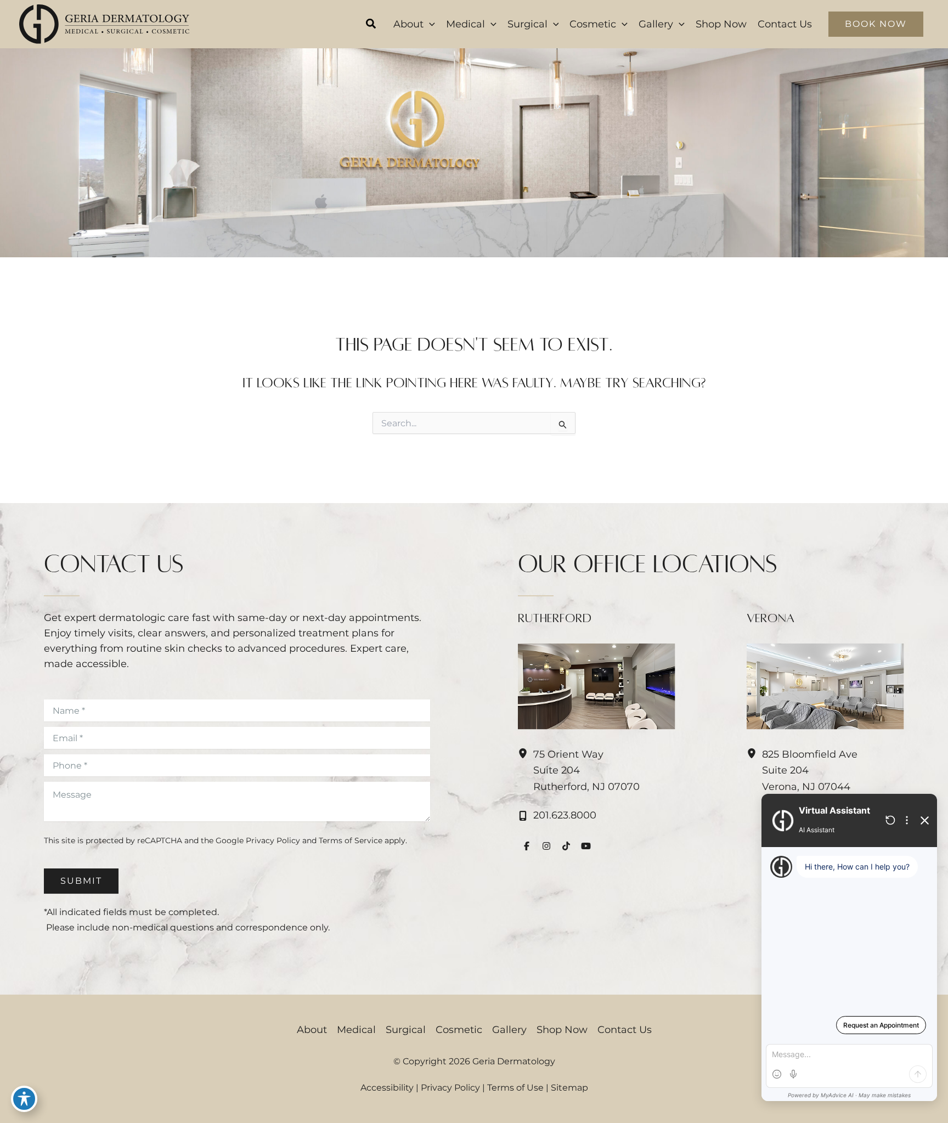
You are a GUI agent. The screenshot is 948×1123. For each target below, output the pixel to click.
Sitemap (569, 1087)
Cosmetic (459, 1030)
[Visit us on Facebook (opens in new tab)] (526, 846)
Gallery (509, 1030)
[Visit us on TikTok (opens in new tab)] (566, 846)
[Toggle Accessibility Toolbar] (24, 1099)
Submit (81, 881)
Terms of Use (515, 1087)
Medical (356, 1030)
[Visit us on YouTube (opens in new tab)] (586, 846)
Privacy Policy (273, 840)
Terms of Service (350, 840)
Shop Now (562, 1030)
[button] (371, 25)
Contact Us (624, 1030)
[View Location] (525, 753)
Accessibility (387, 1087)
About (312, 1030)
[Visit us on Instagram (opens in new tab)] (546, 846)
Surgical (406, 1030)
